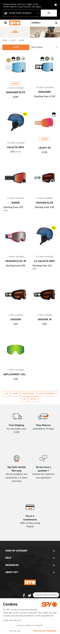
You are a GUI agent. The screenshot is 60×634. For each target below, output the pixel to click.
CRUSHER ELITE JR (15, 261)
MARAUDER (44, 92)
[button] (30, 551)
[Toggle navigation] (5, 23)
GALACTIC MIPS (15, 147)
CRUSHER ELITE (44, 203)
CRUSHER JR (45, 319)
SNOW (21, 40)
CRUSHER (15, 319)
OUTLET (33, 399)
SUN (6, 394)
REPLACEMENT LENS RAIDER (16, 374)
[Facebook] (24, 597)
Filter (16, 47)
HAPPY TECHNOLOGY (47, 394)
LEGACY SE (44, 148)
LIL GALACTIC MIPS (44, 261)
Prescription (28, 394)
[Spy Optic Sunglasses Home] (14, 23)
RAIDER (16, 203)
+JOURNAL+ (35, 23)
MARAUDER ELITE (15, 92)
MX (24, 399)
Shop (13, 40)
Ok (49, 13)
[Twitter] (29, 597)
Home (4, 40)
